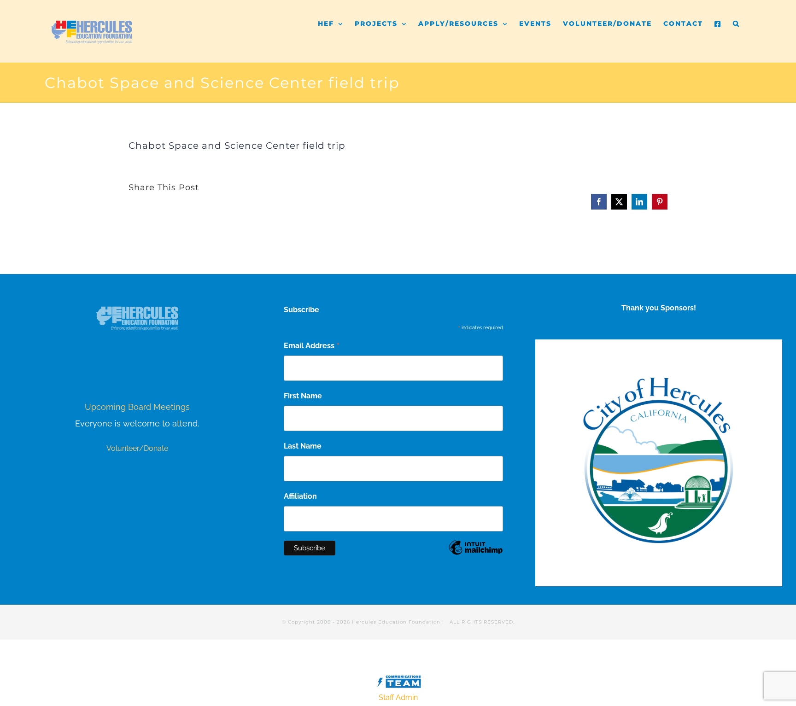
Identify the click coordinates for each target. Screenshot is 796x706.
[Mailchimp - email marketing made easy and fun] (475, 554)
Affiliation (300, 496)
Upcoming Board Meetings (137, 407)
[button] (736, 19)
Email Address (312, 346)
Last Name (303, 446)
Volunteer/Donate (137, 448)
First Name (303, 395)
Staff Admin (398, 697)
